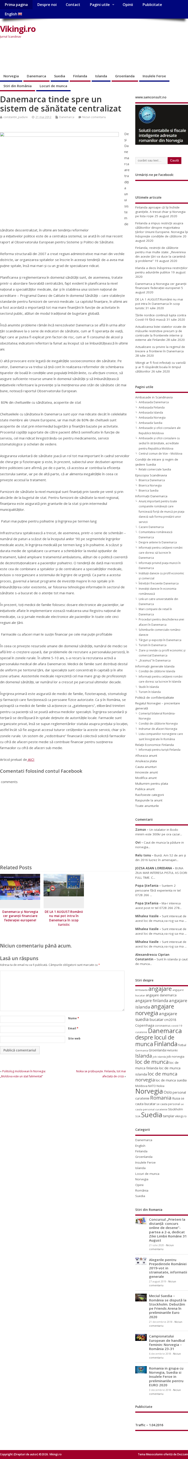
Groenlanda (125, 76)
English (11, 14)
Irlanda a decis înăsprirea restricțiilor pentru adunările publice (161, 270)
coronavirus (163, 1025)
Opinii (128, 4)
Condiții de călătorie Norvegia (158, 723)
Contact (73, 4)
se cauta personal (168, 1104)
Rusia (176, 1098)
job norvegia (175, 1056)
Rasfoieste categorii (149, 795)
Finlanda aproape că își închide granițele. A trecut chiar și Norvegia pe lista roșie (160, 211)
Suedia (59, 76)
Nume (73, 1018)
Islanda (101, 76)
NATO (152, 1086)
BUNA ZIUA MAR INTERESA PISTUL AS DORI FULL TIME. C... (161, 873)
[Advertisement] (83, 56)
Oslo (168, 1092)
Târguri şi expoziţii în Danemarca (160, 640)
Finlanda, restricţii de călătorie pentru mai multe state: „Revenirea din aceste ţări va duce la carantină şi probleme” (160, 254)
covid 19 (176, 1025)
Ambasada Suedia (150, 423)
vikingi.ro (181, 1116)
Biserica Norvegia (150, 485)
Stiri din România (17, 85)
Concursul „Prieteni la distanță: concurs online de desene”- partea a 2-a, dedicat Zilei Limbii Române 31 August (168, 1229)
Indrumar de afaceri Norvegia (158, 729)
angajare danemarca (161, 995)
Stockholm (175, 1109)
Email (73, 1028)
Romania (160, 1097)
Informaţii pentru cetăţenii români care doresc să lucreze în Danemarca (160, 553)
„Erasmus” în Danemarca (155, 660)
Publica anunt (145, 789)
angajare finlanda (151, 1000)
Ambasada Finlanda (152, 407)
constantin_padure (15, 117)
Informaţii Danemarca (151, 496)
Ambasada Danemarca (154, 402)
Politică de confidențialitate (154, 697)
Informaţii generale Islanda (154, 666)
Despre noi (47, 4)
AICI (30, 759)
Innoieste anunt (146, 772)
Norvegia (11, 76)
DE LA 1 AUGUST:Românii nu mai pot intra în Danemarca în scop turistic (64, 918)
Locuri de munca (53, 85)
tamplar (168, 1116)
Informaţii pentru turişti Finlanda (159, 750)
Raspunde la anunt (148, 800)
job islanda (159, 1056)
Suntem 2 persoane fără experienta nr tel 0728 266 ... (158, 890)
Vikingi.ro (18, 28)
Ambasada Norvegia (152, 418)
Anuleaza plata (146, 761)
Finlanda (80, 76)
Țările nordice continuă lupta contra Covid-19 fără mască (160, 317)
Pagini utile (100, 4)
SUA (137, 1116)
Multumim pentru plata (151, 783)
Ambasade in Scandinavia (154, 397)
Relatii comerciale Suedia (155, 469)
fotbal (182, 1045)
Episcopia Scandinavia (151, 475)
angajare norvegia (154, 1009)
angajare (160, 989)
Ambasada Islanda (151, 412)
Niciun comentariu (94, 117)
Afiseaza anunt (146, 755)
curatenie (141, 1032)
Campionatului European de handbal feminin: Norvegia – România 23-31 (167, 1342)
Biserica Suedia (148, 490)
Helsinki (172, 1050)
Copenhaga (144, 1025)
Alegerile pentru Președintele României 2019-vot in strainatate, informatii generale (168, 1268)
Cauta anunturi (146, 767)
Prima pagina (16, 4)
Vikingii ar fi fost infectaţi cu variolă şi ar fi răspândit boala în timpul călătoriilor (160, 367)
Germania (141, 1050)
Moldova (141, 1086)
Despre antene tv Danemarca (158, 542)
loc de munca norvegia (156, 1076)
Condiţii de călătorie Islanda (157, 671)
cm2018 (170, 1019)
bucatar (156, 1019)
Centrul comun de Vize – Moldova (160, 454)
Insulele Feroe (154, 76)
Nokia (160, 1086)
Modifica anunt (146, 778)
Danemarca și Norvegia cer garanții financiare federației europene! (20, 916)
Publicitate (152, 4)
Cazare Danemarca (151, 527)
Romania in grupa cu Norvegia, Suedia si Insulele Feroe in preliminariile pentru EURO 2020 (166, 1376)
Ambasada (141, 990)
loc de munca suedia (171, 1080)
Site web (74, 1038)
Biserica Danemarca (152, 480)
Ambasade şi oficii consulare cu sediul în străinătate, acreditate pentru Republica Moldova (159, 443)
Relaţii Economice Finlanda (154, 745)
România (141, 1190)
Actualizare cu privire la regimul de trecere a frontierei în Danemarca (160, 349)
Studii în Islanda (149, 687)
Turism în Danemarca (152, 645)
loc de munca (152, 1061)
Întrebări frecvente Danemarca (159, 583)
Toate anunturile (147, 806)
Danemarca (36, 76)
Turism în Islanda (150, 692)
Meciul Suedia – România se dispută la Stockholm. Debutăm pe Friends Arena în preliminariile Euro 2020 (167, 1306)
